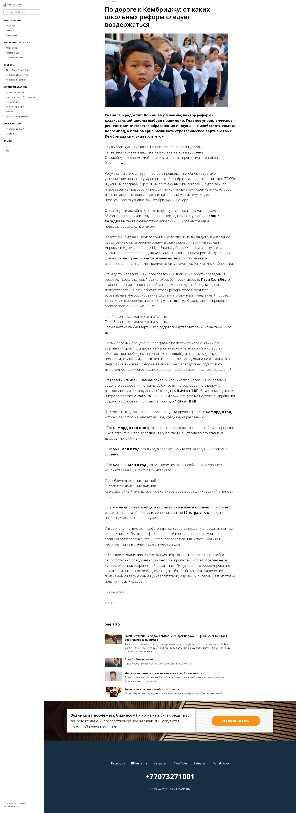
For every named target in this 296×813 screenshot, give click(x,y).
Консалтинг (12, 101)
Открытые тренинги (17, 116)
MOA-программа (15, 92)
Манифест (11, 47)
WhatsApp (221, 763)
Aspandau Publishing (17, 74)
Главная (10, 25)
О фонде (10, 30)
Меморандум (13, 52)
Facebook (118, 763)
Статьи (10, 133)
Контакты (11, 35)
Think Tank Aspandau (17, 70)
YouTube (181, 763)
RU (7, 151)
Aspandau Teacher (16, 79)
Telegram (200, 763)
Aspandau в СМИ (15, 128)
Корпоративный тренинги (20, 97)
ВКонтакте (139, 763)
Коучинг (10, 111)
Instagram (161, 763)
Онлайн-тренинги (15, 106)
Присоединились (15, 57)
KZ (7, 146)
